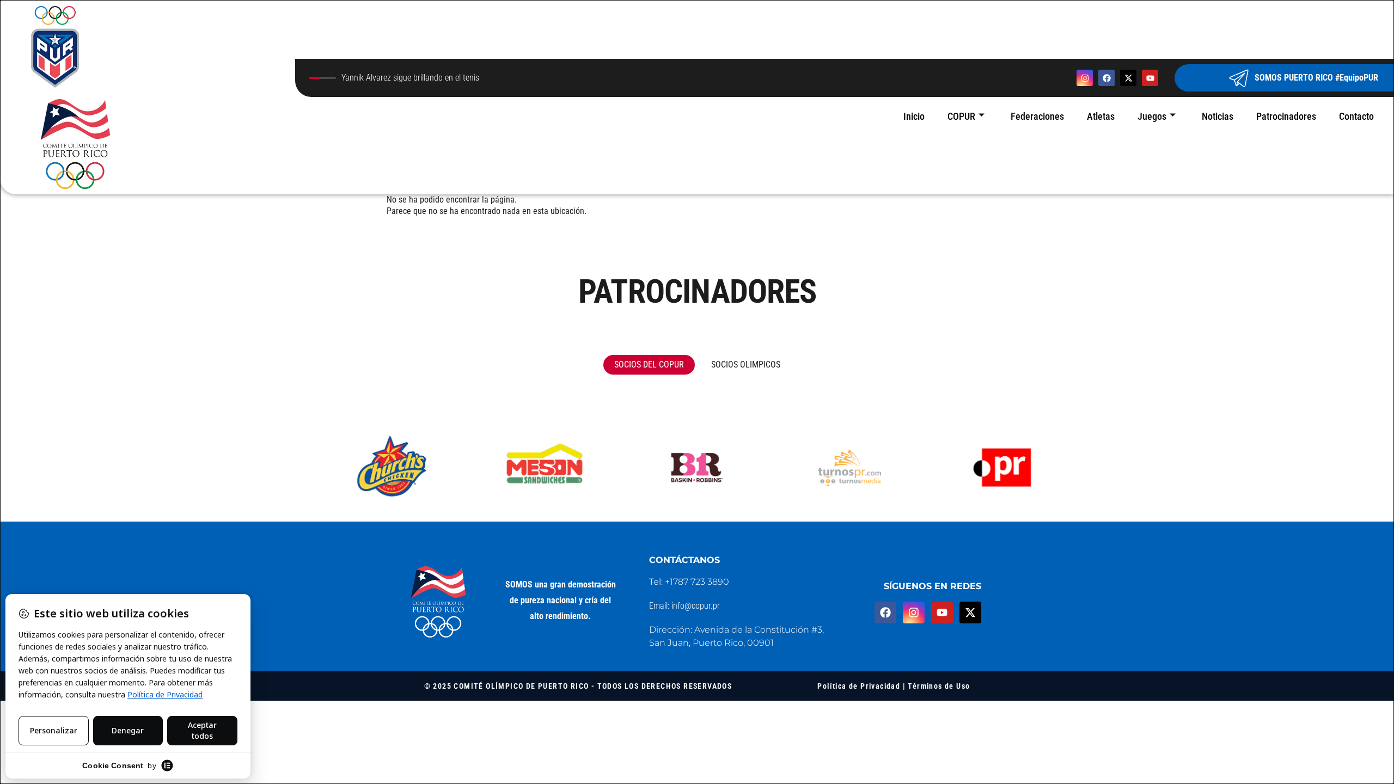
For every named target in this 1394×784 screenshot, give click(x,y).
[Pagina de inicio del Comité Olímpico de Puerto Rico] (148, 97)
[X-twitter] (970, 612)
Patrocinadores (1286, 116)
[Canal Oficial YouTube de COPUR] (1150, 78)
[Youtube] (942, 612)
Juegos (1152, 116)
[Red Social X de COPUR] (1128, 78)
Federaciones (1037, 116)
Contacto (1356, 116)
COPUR (961, 116)
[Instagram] (914, 612)
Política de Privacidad (858, 686)
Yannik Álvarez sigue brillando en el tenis (410, 78)
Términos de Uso (939, 686)
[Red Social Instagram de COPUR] (1085, 78)
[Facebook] (885, 612)
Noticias (1217, 116)
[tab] (649, 365)
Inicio (914, 116)
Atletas (1101, 116)
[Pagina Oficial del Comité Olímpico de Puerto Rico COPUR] (438, 602)
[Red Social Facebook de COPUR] (1106, 78)
